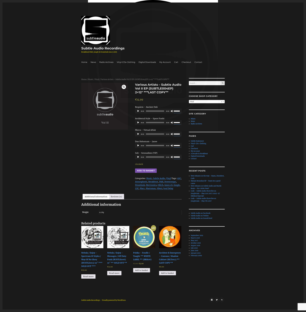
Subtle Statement (197, 141)
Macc (142, 188)
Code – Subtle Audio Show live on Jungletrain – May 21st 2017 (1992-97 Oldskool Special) (205, 193)
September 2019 (197, 235)
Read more (88, 276)
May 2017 (194, 240)
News (93, 62)
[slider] (177, 111)
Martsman (151, 188)
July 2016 (194, 248)
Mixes (193, 119)
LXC (137, 188)
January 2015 (196, 253)
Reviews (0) (116, 196)
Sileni (159, 188)
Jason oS (168, 185)
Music (90, 79)
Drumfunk (140, 185)
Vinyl (97, 79)
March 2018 (195, 238)
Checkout (186, 62)
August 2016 (195, 246)
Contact (198, 62)
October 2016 (196, 243)
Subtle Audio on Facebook (200, 213)
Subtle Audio (159, 178)
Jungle (177, 185)
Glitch (160, 185)
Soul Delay (168, 188)
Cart (176, 62)
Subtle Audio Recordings (103, 48)
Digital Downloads (147, 62)
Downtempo (170, 181)
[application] (158, 111)
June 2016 (194, 251)
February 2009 (196, 256)
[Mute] (172, 111)
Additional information (96, 196)
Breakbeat (153, 181)
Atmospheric (141, 181)
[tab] (96, 196)
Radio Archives (106, 62)
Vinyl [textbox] (206, 102)
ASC (179, 178)
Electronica (151, 185)
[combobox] (207, 101)
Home (84, 62)
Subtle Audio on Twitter (200, 216)
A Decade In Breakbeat (199, 154)
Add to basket (146, 170)
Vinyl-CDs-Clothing (126, 62)
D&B (161, 181)
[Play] (138, 111)
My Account (165, 62)
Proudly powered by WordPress (114, 300)
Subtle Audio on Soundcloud (201, 218)
